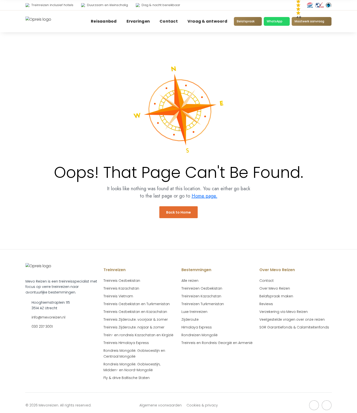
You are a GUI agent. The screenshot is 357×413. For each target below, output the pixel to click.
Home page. (204, 195)
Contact (169, 21)
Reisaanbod (104, 21)
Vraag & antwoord (207, 21)
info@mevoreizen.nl (48, 317)
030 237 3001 (42, 326)
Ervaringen (138, 21)
